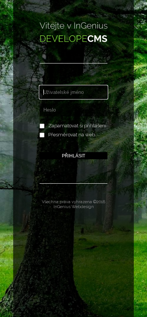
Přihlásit (73, 155)
